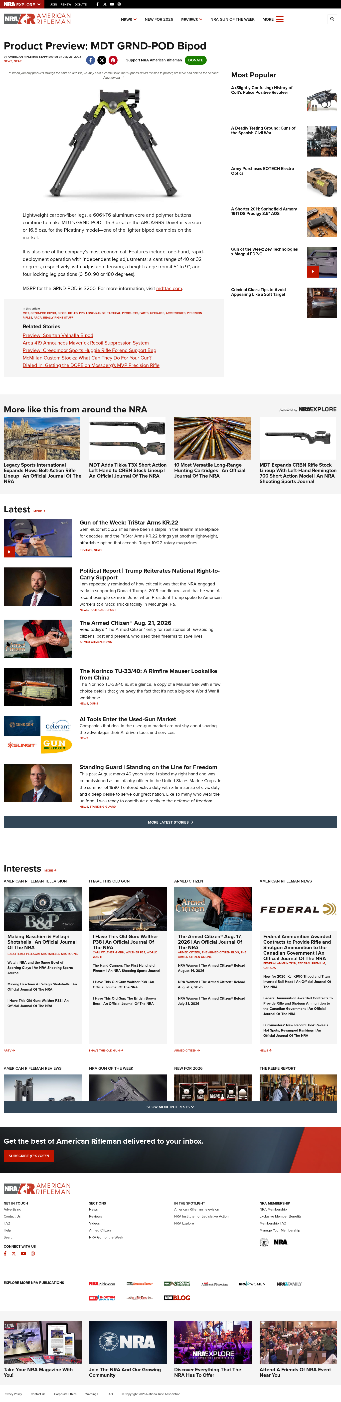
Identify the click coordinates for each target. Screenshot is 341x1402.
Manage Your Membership (280, 1230)
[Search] (332, 19)
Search (9, 1237)
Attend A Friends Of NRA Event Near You (295, 1372)
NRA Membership (273, 1209)
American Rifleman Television (35, 881)
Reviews (189, 19)
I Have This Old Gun (109, 881)
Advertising (12, 1209)
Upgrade (157, 313)
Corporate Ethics (65, 1394)
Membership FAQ (273, 1223)
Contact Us (12, 1216)
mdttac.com (169, 288)
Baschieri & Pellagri (23, 954)
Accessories (175, 313)
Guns (94, 703)
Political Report (103, 610)
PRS (82, 313)
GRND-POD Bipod (43, 313)
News (126, 19)
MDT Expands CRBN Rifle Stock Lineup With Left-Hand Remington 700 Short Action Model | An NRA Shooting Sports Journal (298, 473)
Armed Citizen (91, 642)
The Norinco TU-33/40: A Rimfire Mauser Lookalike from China (148, 674)
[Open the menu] (280, 18)
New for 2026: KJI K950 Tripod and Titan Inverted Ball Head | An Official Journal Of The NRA (297, 982)
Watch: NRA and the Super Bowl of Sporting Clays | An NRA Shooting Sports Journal (40, 968)
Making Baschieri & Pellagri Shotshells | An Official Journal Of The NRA (42, 942)
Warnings (91, 1394)
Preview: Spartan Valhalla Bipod (58, 335)
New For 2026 (159, 19)
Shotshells (50, 954)
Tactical (114, 313)
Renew (66, 4)
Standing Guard (103, 806)
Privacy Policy (13, 1394)
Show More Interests (197, 1107)
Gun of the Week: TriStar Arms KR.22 (129, 522)
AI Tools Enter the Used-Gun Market (128, 719)
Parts (144, 313)
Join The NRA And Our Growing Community (125, 1372)
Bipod (62, 313)
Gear (18, 61)
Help (7, 1230)
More (37, 511)
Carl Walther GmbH (108, 952)
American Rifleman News (286, 881)
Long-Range (96, 313)
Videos (94, 1223)
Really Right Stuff (58, 317)
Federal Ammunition (279, 963)
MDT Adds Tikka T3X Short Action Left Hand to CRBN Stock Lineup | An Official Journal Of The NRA (128, 470)
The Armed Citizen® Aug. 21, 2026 (125, 622)
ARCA (38, 317)
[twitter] (101, 57)
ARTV (7, 1050)
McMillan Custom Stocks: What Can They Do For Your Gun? (87, 357)
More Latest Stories (190, 822)
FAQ (7, 1223)
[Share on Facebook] (90, 57)
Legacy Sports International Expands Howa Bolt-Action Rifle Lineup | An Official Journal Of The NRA (42, 473)
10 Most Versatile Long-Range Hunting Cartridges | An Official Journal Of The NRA (209, 470)
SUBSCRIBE (29, 1156)
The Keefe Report (278, 1068)
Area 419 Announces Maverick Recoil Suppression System (86, 343)
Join (53, 4)
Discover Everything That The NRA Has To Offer (207, 1372)
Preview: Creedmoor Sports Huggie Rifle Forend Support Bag (89, 350)
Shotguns (69, 954)
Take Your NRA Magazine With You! (38, 1372)
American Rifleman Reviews (33, 1068)
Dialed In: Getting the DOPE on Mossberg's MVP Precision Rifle (91, 365)
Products (130, 313)
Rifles (73, 313)
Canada (269, 968)
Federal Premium (311, 963)
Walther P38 (135, 952)
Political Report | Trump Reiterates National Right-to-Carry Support (150, 574)
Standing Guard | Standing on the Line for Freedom (148, 767)
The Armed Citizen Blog (220, 952)
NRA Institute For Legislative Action (201, 1216)
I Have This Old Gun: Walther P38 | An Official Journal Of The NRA (38, 1003)
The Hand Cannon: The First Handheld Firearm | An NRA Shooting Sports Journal (126, 968)
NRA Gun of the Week (232, 19)
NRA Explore (184, 1223)
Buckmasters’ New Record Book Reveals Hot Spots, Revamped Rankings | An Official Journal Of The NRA (295, 1030)
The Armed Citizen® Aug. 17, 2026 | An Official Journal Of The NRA (210, 942)
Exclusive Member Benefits (281, 1216)
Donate (81, 4)
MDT (26, 313)
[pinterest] (113, 57)
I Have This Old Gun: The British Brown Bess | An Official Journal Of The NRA (124, 1001)
